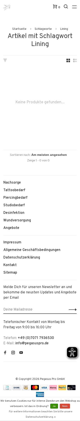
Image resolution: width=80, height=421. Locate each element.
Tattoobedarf (14, 190)
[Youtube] (21, 353)
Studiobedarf (14, 205)
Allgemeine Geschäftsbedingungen (31, 250)
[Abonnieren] (71, 310)
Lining (64, 29)
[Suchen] (66, 7)
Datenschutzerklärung (21, 257)
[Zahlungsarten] (7, 389)
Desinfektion (13, 213)
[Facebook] (5, 353)
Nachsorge (12, 182)
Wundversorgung (17, 220)
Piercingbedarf (15, 198)
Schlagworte (43, 29)
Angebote (11, 228)
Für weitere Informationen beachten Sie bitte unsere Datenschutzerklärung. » (40, 414)
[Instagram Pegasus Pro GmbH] (13, 353)
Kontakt (10, 265)
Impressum (12, 242)
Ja (54, 406)
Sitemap (10, 273)
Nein (65, 406)
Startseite (19, 29)
